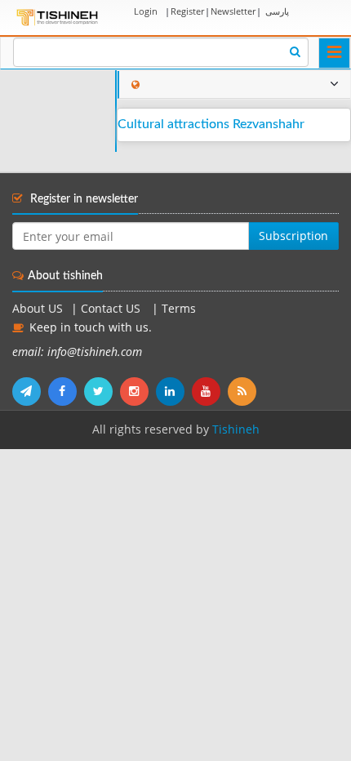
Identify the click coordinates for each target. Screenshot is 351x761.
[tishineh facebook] (66, 391)
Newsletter (233, 11)
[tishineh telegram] (30, 391)
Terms (179, 308)
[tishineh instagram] (138, 391)
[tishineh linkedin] (174, 391)
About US (37, 308)
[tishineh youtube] (210, 391)
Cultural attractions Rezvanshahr (211, 124)
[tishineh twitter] (102, 391)
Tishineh (236, 429)
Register (187, 11)
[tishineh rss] (244, 391)
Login (146, 11)
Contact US (112, 308)
